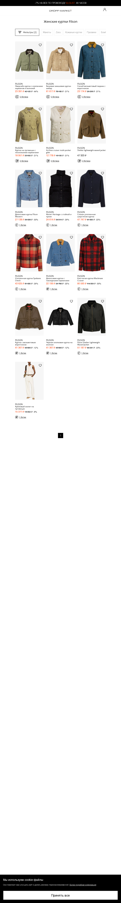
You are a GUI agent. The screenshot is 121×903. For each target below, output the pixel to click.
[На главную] (60, 10)
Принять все (60, 895)
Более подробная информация (82, 885)
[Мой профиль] (104, 10)
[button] (60, 889)
